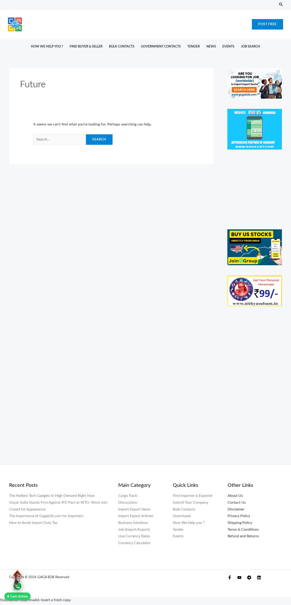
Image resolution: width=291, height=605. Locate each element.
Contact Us (237, 502)
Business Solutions (133, 523)
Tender (193, 46)
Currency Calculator (134, 543)
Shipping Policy (240, 523)
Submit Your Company (190, 502)
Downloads (182, 516)
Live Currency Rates (134, 536)
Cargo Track (127, 496)
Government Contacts (161, 46)
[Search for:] (59, 139)
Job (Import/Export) (134, 529)
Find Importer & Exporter (193, 496)
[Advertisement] (145, 23)
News (211, 46)
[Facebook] (230, 577)
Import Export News (134, 509)
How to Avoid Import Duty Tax (33, 523)
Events (228, 46)
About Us (235, 496)
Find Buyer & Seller (86, 46)
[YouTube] (239, 577)
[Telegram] (249, 577)
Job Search (250, 46)
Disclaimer (236, 509)
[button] (281, 5)
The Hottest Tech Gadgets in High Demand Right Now (52, 496)
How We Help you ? (47, 46)
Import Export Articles (135, 516)
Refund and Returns (243, 536)
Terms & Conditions (243, 529)
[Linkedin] (259, 577)
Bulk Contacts (121, 46)
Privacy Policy (239, 516)
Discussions (127, 502)
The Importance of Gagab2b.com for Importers (46, 516)
